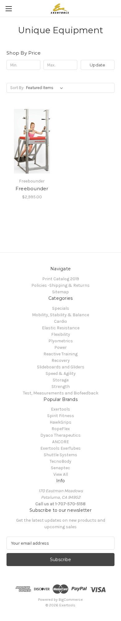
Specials (60, 308)
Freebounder (32, 188)
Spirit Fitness (60, 415)
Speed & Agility (61, 373)
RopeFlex (61, 428)
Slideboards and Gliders (60, 367)
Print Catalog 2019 (60, 278)
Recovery (61, 360)
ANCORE (60, 441)
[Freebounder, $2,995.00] (31, 141)
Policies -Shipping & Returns (60, 285)
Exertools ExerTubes (60, 448)
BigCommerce (71, 599)
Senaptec (60, 467)
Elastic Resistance (60, 328)
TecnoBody (60, 461)
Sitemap (60, 292)
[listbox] (45, 87)
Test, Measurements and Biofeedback (60, 393)
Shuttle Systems (60, 454)
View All (60, 474)
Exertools (60, 409)
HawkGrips (60, 422)
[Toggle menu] (8, 8)
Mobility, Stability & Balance (60, 314)
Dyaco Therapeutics (60, 435)
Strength (61, 386)
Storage (61, 380)
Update (97, 64)
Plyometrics (60, 341)
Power (60, 347)
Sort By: (17, 87)
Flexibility (60, 334)
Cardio (60, 321)
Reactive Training (60, 354)
